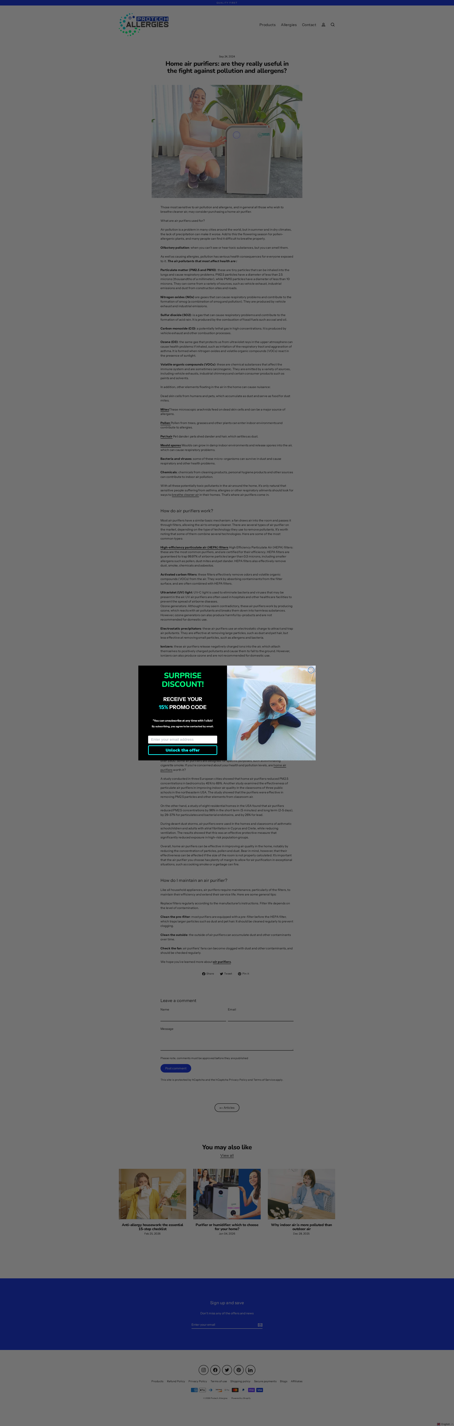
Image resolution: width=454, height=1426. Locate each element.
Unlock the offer (183, 750)
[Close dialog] (311, 670)
